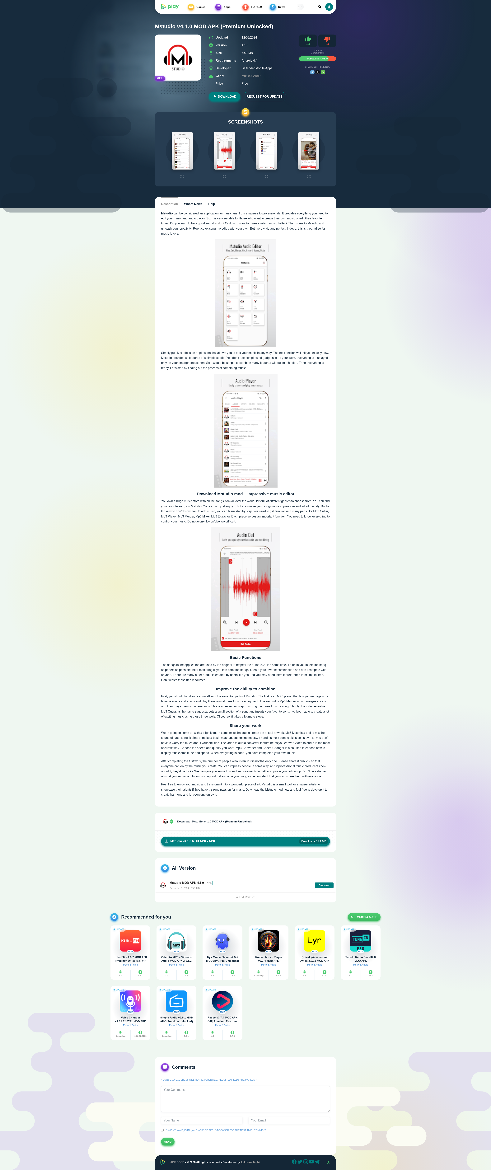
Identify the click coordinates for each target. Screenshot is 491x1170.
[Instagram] (306, 1162)
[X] (317, 72)
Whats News (193, 204)
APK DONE (177, 1162)
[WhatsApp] (323, 72)
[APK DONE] (169, 7)
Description (169, 204)
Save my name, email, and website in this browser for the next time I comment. (215, 1130)
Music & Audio (251, 75)
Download (227, 96)
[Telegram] (312, 72)
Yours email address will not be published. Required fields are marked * (209, 1080)
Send (167, 1141)
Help (211, 204)
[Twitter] (300, 1162)
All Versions (245, 897)
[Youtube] (312, 1162)
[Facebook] (295, 1162)
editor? (219, 223)
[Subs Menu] (300, 7)
